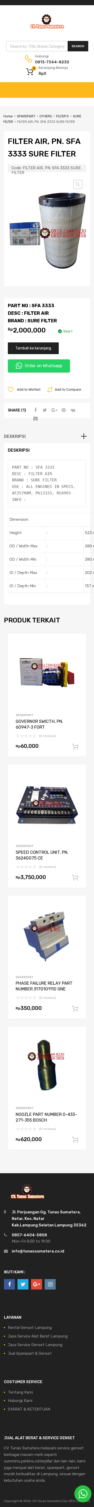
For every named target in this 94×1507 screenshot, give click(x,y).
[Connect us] (9, 1284)
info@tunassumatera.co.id (38, 1251)
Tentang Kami (20, 1392)
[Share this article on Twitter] (44, 410)
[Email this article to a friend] (34, 418)
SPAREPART (26, 116)
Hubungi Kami (20, 1400)
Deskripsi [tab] (15, 436)
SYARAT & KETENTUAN (29, 1409)
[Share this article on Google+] (53, 410)
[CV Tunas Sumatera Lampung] (47, 29)
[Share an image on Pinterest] (63, 410)
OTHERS (45, 116)
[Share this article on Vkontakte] (72, 410)
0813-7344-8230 (48, 62)
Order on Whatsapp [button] (43, 365)
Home (8, 116)
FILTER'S (62, 116)
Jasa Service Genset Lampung (35, 1344)
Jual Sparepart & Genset (30, 1353)
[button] (77, 184)
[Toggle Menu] (87, 87)
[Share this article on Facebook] (34, 410)
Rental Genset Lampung (30, 1327)
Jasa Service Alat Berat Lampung (38, 1336)
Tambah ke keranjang (33, 348)
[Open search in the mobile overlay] (47, 46)
